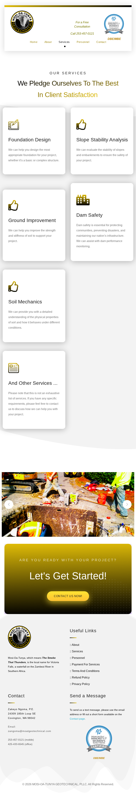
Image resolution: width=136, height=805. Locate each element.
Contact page (77, 718)
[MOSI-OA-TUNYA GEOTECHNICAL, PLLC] (22, 22)
